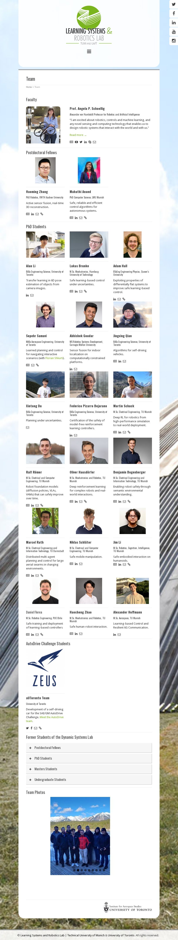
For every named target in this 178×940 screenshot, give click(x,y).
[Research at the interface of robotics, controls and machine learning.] (89, 25)
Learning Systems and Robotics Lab (43, 935)
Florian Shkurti (54, 358)
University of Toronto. (122, 935)
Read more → (78, 135)
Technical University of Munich (86, 935)
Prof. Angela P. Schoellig (87, 108)
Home (29, 87)
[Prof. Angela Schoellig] (43, 124)
